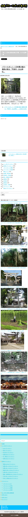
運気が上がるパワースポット (9, 464)
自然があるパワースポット (8, 454)
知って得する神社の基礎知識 (8, 492)
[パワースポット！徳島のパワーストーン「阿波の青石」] (14, 370)
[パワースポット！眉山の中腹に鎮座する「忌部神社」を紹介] (12, 348)
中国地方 (5, 180)
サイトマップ (4, 499)
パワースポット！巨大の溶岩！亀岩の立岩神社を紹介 (11, 390)
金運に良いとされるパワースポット (10, 466)
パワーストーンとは (7, 483)
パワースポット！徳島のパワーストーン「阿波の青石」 (11, 350)
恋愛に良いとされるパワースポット (10, 468)
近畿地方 (5, 179)
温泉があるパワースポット (8, 458)
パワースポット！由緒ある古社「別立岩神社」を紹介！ (11, 203)
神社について (6, 171)
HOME (3, 443)
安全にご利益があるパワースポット (10, 478)
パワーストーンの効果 (7, 489)
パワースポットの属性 (8, 167)
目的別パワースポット (8, 166)
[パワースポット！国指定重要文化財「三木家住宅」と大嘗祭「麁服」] (14, 389)
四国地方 (5, 182)
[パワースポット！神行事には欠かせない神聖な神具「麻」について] (14, 329)
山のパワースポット (7, 448)
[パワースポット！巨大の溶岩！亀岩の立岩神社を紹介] (14, 426)
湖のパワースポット (7, 450)
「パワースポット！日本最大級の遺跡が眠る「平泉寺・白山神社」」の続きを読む (15, 108)
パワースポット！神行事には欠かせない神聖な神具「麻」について (13, 308)
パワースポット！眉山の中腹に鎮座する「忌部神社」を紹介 (12, 330)
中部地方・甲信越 (7, 175)
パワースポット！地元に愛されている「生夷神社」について (12, 286)
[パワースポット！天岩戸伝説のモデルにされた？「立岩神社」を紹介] (14, 266)
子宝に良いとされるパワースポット (10, 476)
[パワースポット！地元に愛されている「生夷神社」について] (14, 307)
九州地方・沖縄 (6, 184)
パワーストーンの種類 (7, 487)
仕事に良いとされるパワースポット (10, 472)
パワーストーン (6, 186)
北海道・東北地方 (7, 173)
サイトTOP (4, 506)
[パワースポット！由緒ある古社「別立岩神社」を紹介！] (14, 221)
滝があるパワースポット (8, 452)
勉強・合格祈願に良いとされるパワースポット (13, 474)
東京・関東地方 (6, 177)
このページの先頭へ (14, 515)
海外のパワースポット (8, 188)
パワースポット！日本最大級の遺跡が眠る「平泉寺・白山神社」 (13, 69)
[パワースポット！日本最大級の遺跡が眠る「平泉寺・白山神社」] (10, 92)
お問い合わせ (4, 494)
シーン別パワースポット (8, 164)
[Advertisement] (14, 27)
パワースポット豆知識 (8, 169)
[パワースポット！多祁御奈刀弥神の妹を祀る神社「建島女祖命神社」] (11, 285)
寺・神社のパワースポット (8, 456)
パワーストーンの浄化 (7, 485)
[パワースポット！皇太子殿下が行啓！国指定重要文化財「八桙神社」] (14, 244)
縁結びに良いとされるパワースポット (11, 470)
